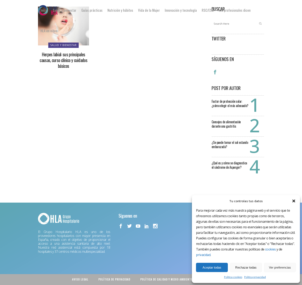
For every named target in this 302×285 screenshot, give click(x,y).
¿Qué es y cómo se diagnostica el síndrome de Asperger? (229, 165)
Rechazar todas (246, 267)
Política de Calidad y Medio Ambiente (166, 279)
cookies (270, 249)
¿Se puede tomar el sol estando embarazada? (230, 144)
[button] (294, 201)
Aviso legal (80, 279)
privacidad (203, 255)
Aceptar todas (212, 267)
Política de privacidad (114, 279)
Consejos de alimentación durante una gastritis (226, 124)
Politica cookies (233, 277)
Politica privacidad (255, 277)
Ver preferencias (280, 267)
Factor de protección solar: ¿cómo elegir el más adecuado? (230, 103)
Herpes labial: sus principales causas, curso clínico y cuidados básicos (63, 60)
